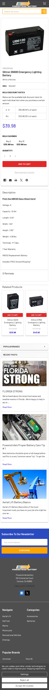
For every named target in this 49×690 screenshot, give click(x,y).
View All (29, 659)
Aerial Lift (6, 616)
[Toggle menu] (3, 3)
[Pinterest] (26, 180)
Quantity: (7, 150)
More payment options (24, 172)
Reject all (24, 680)
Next (45, 313)
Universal (6, 659)
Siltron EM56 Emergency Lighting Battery (36, 322)
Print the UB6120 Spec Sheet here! (19, 198)
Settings (25, 674)
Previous (3, 313)
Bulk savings (9, 136)
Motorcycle (7, 630)
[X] (21, 180)
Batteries (31, 621)
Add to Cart (12, 315)
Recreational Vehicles (11, 635)
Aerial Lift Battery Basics (16, 502)
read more (7, 407)
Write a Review (9, 79)
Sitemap (6, 640)
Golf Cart (6, 621)
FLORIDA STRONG (12, 391)
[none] (24, 42)
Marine (5, 625)
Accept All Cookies (24, 685)
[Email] (10, 180)
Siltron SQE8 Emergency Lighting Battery (12, 322)
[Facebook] (4, 180)
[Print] (15, 180)
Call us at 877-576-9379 (25, 586)
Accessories (32, 616)
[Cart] (45, 4)
